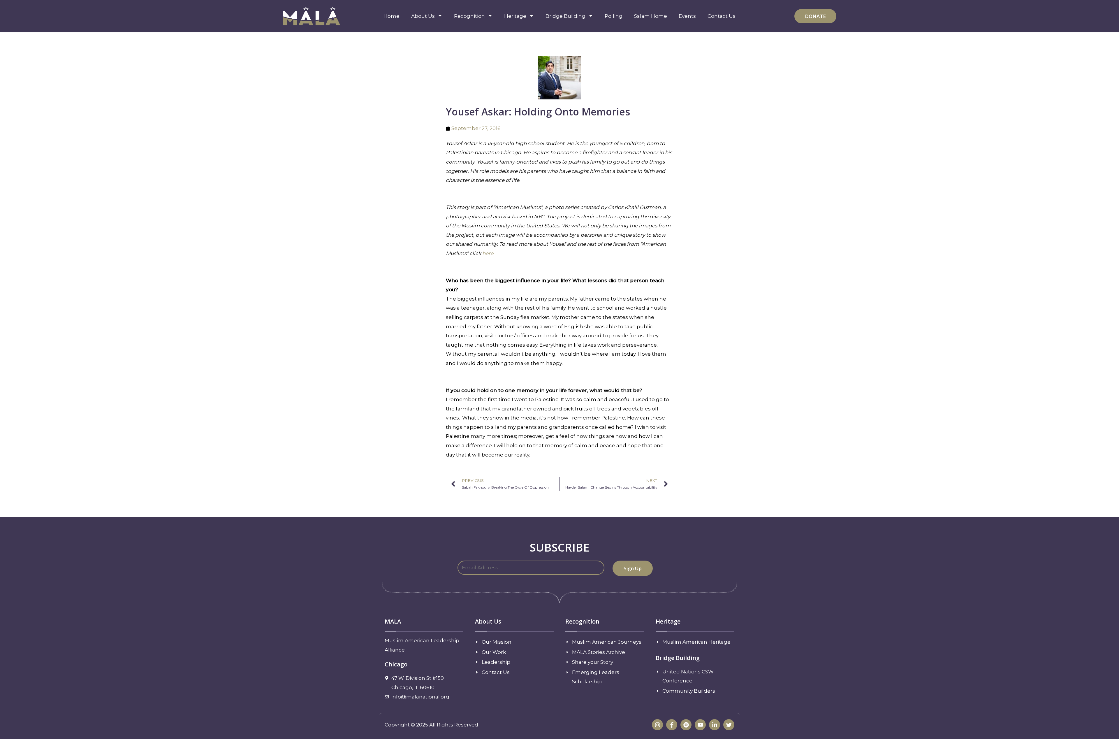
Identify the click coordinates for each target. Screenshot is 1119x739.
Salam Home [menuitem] (650, 16)
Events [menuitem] (687, 16)
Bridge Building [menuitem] (565, 16)
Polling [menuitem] (613, 16)
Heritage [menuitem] (515, 16)
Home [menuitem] (391, 16)
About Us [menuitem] (423, 16)
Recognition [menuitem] (469, 16)
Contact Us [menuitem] (722, 16)
